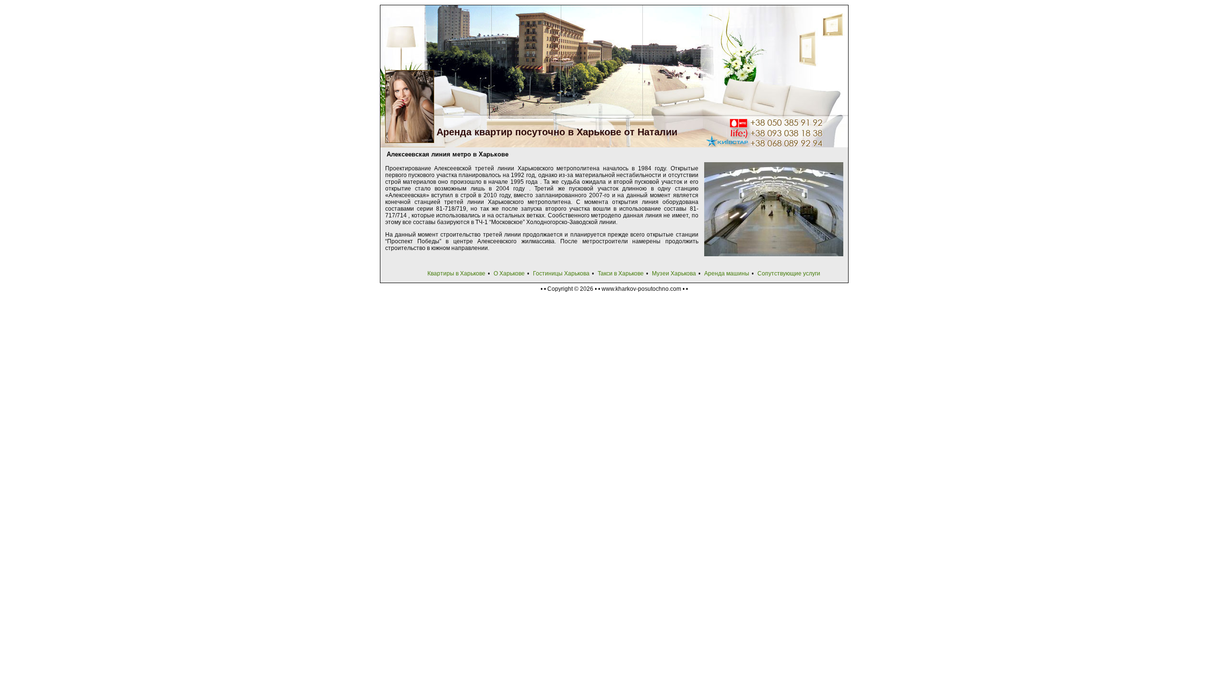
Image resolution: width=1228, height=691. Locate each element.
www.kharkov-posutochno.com (641, 289)
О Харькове (509, 273)
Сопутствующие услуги (788, 273)
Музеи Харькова (674, 273)
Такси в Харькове (621, 273)
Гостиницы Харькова (561, 273)
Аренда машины (726, 273)
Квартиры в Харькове (456, 273)
